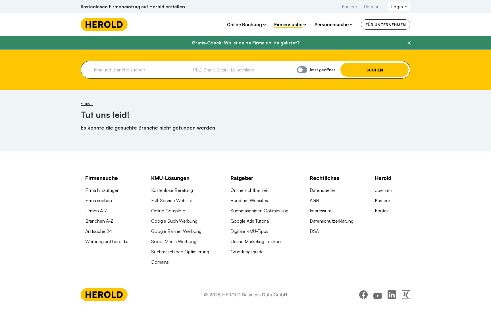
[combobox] (136, 69)
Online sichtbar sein (249, 190)
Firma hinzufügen (102, 190)
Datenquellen (323, 190)
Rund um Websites (249, 200)
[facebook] (363, 295)
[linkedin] (392, 295)
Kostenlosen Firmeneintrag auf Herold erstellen (133, 6)
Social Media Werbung (173, 241)
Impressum (320, 211)
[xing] (406, 295)
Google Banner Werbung (176, 231)
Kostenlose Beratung (172, 190)
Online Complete (168, 211)
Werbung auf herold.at (107, 241)
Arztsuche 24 (98, 231)
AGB (314, 200)
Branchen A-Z (99, 221)
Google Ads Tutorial (250, 221)
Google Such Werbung (174, 221)
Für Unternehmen (385, 24)
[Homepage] (104, 24)
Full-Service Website (171, 200)
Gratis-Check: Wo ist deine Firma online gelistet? (245, 43)
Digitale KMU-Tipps (249, 231)
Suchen (374, 69)
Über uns (373, 6)
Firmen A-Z (96, 211)
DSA (314, 231)
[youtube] (377, 295)
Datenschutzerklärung (331, 221)
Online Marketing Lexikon (255, 241)
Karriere (349, 6)
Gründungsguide (247, 252)
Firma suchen (98, 200)
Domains (160, 262)
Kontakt (382, 211)
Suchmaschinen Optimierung (180, 252)
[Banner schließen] (409, 43)
